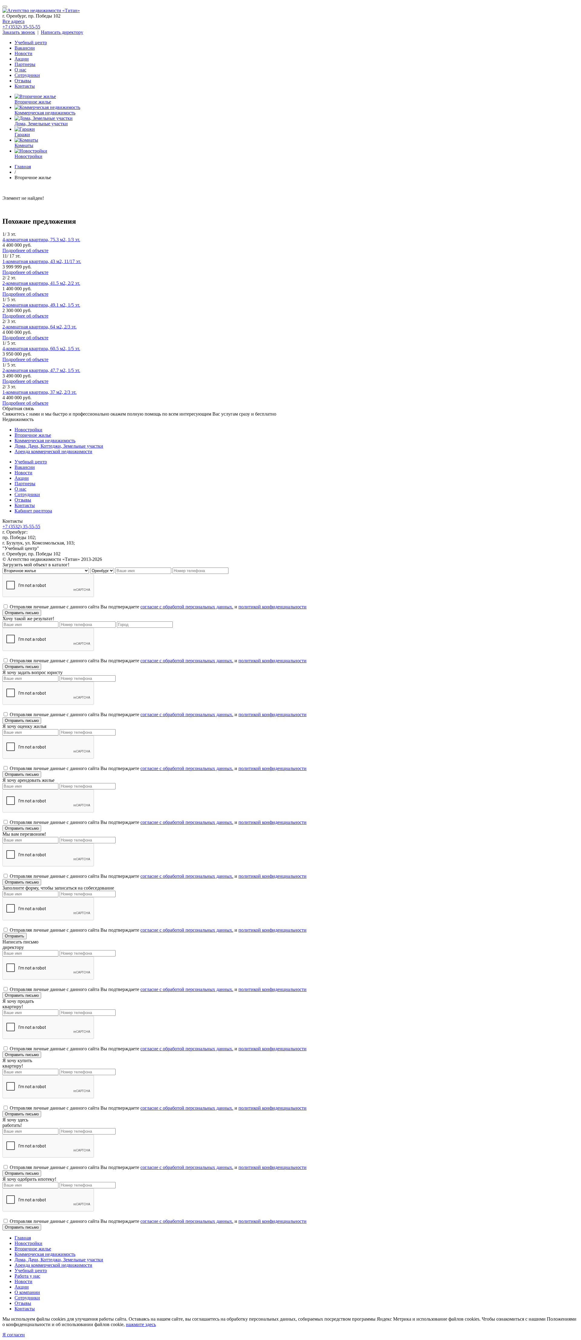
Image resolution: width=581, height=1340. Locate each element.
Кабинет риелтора (33, 510)
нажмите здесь (141, 1324)
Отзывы (23, 80)
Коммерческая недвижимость (45, 440)
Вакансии (25, 48)
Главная (23, 1237)
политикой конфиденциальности (272, 606)
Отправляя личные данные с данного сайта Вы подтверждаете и (158, 606)
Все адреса (13, 21)
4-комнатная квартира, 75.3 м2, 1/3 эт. (41, 239)
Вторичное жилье (33, 435)
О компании (27, 1292)
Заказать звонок (18, 32)
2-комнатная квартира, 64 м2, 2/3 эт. (39, 326)
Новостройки (28, 429)
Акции (22, 58)
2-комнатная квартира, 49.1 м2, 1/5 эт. (41, 305)
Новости (23, 53)
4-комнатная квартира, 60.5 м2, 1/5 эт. (41, 348)
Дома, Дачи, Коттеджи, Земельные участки (59, 446)
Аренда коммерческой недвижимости (53, 451)
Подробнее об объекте (25, 250)
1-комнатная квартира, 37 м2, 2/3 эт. (39, 392)
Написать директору (62, 32)
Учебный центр (31, 42)
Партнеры (25, 64)
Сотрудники (27, 75)
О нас (20, 69)
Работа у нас (27, 1276)
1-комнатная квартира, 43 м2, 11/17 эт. (41, 261)
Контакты (25, 86)
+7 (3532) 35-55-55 (21, 26)
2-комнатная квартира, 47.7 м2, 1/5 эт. (41, 370)
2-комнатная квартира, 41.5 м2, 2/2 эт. (41, 283)
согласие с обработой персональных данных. (186, 606)
